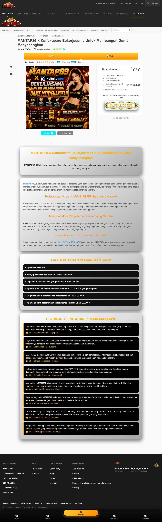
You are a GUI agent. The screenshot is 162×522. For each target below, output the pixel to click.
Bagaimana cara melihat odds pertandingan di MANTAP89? (55, 295)
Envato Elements (10, 503)
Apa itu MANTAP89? (36, 267)
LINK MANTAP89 (82, 30)
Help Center (37, 469)
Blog (52, 473)
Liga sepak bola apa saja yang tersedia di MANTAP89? (53, 281)
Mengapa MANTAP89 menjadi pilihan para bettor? (51, 274)
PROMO (16, 518)
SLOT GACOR (38, 30)
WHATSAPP (114, 518)
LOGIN (52, 56)
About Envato (78, 469)
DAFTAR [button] (63, 133)
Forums (53, 478)
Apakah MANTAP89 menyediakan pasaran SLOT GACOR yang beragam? (62, 288)
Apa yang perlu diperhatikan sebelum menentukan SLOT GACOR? (58, 302)
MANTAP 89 (105, 30)
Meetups (53, 483)
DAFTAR (110, 56)
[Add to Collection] (11, 73)
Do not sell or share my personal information (91, 483)
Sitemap (75, 488)
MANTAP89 (6, 30)
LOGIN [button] (46, 133)
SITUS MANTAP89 (51, 30)
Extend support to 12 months (123, 85)
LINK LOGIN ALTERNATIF (21, 30)
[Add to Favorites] (11, 66)
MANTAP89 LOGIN (67, 30)
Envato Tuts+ (51, 503)
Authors (35, 473)
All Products (65, 503)
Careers (75, 473)
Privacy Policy (78, 478)
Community (55, 469)
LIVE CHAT (145, 518)
